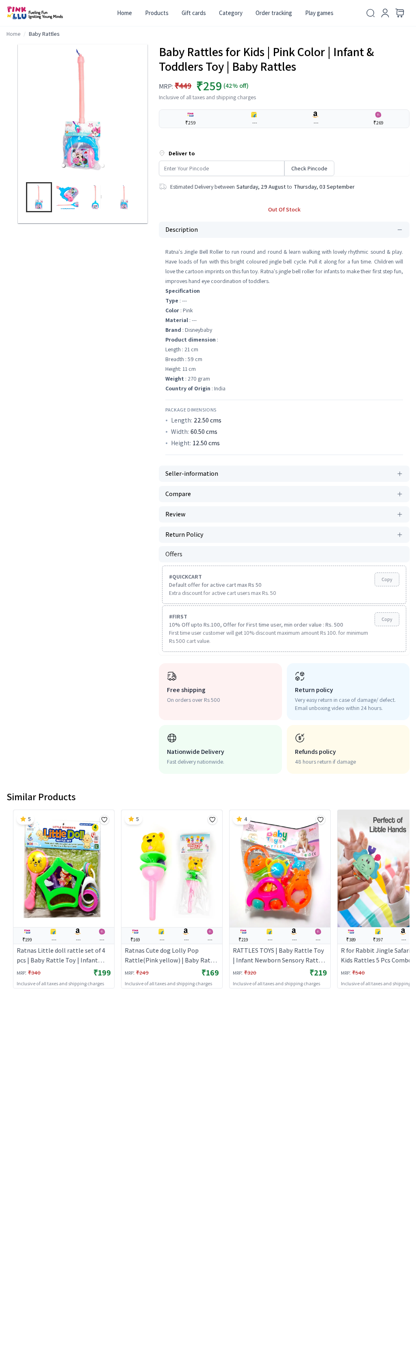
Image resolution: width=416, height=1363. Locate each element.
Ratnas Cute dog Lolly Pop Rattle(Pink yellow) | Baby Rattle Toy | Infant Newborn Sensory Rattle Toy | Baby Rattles (172, 955)
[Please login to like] (104, 820)
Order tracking (274, 13)
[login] (385, 13)
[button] (63, 165)
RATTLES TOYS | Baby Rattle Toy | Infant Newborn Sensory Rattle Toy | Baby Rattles (278, 955)
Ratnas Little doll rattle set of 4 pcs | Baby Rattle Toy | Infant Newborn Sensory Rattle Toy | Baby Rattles (61, 955)
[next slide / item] (143, 199)
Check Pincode (309, 168)
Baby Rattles (44, 33)
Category (231, 13)
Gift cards (194, 13)
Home (124, 13)
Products (157, 13)
